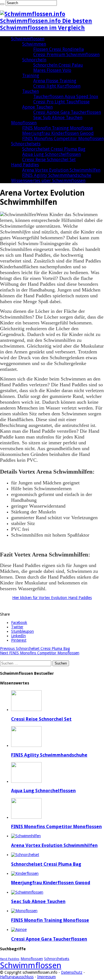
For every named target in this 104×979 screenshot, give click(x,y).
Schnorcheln (34, 59)
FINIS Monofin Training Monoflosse (57, 128)
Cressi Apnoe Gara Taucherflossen (67, 112)
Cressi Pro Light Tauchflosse (61, 101)
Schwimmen (34, 44)
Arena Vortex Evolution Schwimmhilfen (61, 170)
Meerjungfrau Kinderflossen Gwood (58, 133)
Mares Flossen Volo (52, 70)
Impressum (46, 977)
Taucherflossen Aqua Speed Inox (65, 96)
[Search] (2, 4)
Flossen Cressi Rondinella (58, 49)
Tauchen (30, 91)
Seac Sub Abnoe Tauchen (57, 117)
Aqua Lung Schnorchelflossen (51, 154)
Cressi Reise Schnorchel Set (49, 159)
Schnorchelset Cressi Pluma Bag (53, 149)
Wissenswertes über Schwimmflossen (48, 180)
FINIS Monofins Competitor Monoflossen (63, 138)
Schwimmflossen (27, 38)
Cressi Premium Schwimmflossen (66, 54)
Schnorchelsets (25, 143)
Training (30, 75)
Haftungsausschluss (17, 977)
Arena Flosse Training (54, 80)
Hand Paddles (25, 164)
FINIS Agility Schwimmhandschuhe (56, 175)
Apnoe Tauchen (37, 107)
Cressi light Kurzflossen (56, 86)
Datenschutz (71, 972)
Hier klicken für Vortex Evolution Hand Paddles (52, 597)
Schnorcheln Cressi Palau (58, 65)
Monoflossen (24, 122)
